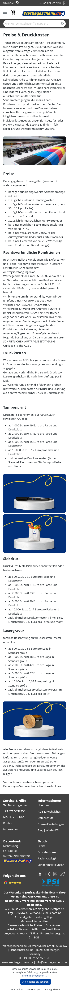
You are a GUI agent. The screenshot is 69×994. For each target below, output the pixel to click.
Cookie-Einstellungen (51, 824)
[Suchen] (62, 23)
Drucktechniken (47, 852)
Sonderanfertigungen (51, 865)
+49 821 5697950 (14, 811)
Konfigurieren (52, 989)
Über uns (43, 805)
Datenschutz (45, 818)
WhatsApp (8, 2)
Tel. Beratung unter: (15, 805)
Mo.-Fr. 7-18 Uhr (13, 817)
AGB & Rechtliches (49, 811)
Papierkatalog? (47, 858)
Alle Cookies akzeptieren (35, 981)
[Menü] (6, 12)
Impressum (10, 829)
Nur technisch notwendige (25, 989)
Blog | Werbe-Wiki (49, 830)
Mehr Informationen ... (34, 975)
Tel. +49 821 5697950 (49, 2)
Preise (42, 846)
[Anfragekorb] (13, 12)
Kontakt (8, 823)
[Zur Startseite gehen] (44, 14)
